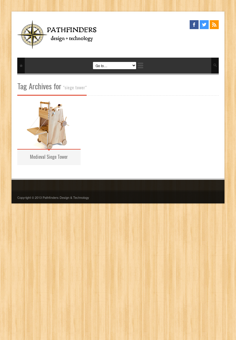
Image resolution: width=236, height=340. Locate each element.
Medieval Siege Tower (49, 156)
